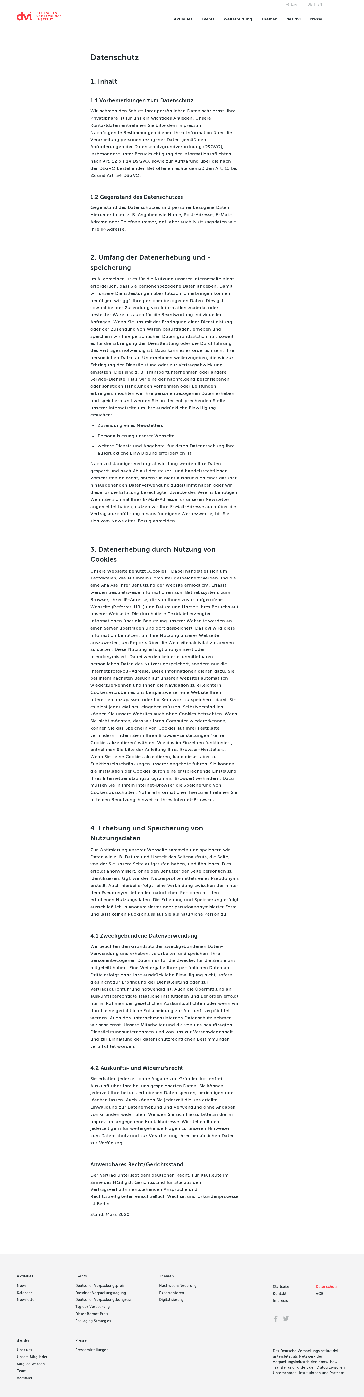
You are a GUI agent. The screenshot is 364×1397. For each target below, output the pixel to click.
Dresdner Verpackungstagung (100, 1293)
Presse (316, 19)
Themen (269, 19)
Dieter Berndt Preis (91, 1314)
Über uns (24, 1350)
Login (295, 4)
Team (21, 1371)
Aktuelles (183, 19)
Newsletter (26, 1300)
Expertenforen (171, 1293)
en (319, 4)
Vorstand (24, 1378)
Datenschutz (327, 1287)
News (21, 1286)
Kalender (24, 1293)
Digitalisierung (171, 1300)
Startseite (281, 1287)
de (309, 4)
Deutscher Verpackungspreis (100, 1286)
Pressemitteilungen (92, 1350)
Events (208, 19)
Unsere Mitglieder (32, 1357)
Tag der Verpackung (92, 1307)
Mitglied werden (31, 1364)
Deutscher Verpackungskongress (103, 1300)
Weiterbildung (238, 19)
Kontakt (279, 1294)
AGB (320, 1294)
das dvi (294, 19)
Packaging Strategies (93, 1321)
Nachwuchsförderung (178, 1286)
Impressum (282, 1301)
